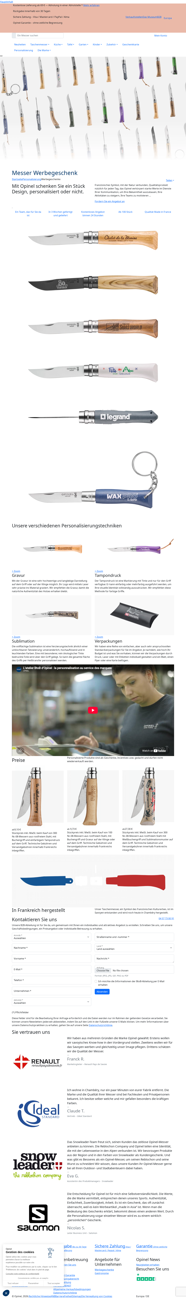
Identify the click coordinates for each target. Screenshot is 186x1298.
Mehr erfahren (91, 5)
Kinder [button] (96, 44)
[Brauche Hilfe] (1, 55)
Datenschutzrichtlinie (100, 1025)
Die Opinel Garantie (64, 1275)
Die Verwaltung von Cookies (96, 1296)
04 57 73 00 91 (166, 918)
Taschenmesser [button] (39, 44)
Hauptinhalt (6, 1)
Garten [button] (82, 44)
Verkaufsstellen (134, 17)
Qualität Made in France (158, 211)
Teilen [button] (169, 180)
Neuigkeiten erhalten (147, 1264)
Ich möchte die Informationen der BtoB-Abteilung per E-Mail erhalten (131, 983)
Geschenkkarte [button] (130, 44)
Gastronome (102, 1273)
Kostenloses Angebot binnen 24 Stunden (93, 213)
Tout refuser (13, 1283)
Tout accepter (54, 1283)
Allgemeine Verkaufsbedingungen (72, 1289)
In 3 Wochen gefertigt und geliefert (61, 213)
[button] (6, 1293)
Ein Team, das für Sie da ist (28, 213)
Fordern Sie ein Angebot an (110, 201)
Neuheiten (20, 44)
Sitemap (76, 1296)
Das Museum (150, 17)
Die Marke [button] (43, 50)
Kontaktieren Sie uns (64, 1264)
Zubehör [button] (111, 44)
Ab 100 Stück (125, 211)
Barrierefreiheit (63, 1296)
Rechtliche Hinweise (40, 1296)
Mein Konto (160, 35)
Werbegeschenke (104, 1269)
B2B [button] (159, 17)
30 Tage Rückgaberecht (66, 1278)
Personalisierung (23, 50)
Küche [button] (57, 44)
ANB (53, 1296)
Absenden (102, 991)
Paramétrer (33, 1283)
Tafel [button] (69, 44)
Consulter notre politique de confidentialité (22, 1274)
